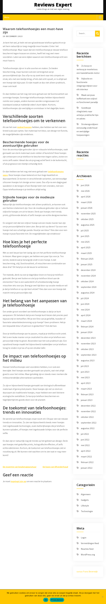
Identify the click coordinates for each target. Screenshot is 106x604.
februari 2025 (87, 258)
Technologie (87, 511)
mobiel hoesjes (24, 127)
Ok (46, 600)
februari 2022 (87, 462)
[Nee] (102, 596)
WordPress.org (88, 554)
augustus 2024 (87, 292)
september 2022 (88, 422)
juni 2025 (85, 236)
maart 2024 (86, 321)
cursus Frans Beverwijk (87, 571)
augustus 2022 (88, 428)
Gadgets (85, 500)
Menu (6, 17)
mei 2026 (85, 191)
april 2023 (85, 383)
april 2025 (85, 247)
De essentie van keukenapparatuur (19, 466)
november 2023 (88, 343)
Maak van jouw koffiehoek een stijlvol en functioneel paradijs (87, 99)
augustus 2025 (87, 224)
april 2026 (85, 196)
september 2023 (88, 354)
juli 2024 (85, 298)
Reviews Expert (53, 4)
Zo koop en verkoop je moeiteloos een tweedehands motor (88, 69)
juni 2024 (85, 304)
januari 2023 (86, 400)
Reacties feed (87, 548)
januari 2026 (86, 207)
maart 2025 (86, 253)
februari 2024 (87, 326)
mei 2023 (85, 377)
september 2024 (88, 287)
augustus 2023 (87, 360)
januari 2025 (86, 264)
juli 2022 (85, 434)
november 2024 (88, 275)
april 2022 (86, 450)
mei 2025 (85, 241)
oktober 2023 (87, 349)
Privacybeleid (57, 600)
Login (83, 537)
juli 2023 (85, 366)
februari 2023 (87, 394)
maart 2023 (86, 388)
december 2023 (88, 337)
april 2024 (85, 315)
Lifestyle (85, 505)
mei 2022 (85, 445)
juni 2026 (85, 185)
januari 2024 (86, 332)
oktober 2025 (87, 219)
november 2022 (88, 411)
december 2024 (88, 270)
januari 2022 (86, 467)
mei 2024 (85, 309)
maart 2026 (86, 202)
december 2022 (88, 405)
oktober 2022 (87, 417)
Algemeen (86, 494)
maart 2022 (86, 456)
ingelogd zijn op (18, 481)
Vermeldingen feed (90, 543)
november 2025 (88, 213)
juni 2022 (85, 439)
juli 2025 (85, 230)
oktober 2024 (87, 281)
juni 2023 (85, 371)
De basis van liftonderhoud (55, 466)
